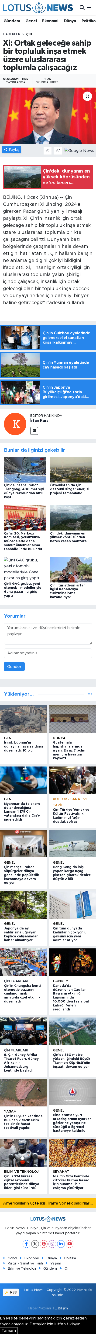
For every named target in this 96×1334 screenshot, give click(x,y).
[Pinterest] (44, 1244)
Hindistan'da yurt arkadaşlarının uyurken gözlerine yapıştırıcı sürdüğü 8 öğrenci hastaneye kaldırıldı (72, 1122)
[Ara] (82, 8)
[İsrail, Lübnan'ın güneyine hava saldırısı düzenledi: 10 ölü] (23, 719)
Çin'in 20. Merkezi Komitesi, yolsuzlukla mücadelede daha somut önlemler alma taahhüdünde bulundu (23, 541)
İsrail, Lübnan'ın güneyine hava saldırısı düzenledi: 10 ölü (23, 746)
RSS (13, 1292)
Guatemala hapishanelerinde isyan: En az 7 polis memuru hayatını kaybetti (69, 750)
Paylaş (14, 149)
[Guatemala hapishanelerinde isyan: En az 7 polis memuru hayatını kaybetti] (72, 719)
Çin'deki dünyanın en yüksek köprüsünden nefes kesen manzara (68, 537)
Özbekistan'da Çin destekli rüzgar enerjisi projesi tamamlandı (69, 489)
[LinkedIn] (61, 1244)
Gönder (14, 667)
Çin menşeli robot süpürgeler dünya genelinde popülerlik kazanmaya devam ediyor (21, 875)
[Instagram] (52, 1244)
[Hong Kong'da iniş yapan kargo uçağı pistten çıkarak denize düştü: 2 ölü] (72, 843)
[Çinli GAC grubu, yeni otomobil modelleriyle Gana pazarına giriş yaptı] (25, 569)
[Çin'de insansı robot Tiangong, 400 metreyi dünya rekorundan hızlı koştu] (25, 470)
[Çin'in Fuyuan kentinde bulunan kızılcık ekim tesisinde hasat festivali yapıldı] (23, 1092)
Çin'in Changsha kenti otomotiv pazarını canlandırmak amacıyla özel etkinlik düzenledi (22, 993)
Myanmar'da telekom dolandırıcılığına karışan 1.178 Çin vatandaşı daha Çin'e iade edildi (22, 811)
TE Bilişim (60, 1308)
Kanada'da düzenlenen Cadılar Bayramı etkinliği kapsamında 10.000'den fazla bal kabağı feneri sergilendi (71, 997)
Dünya (70, 21)
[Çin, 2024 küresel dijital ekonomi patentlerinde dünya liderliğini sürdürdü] (23, 1153)
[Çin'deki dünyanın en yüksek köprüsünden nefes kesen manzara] (71, 518)
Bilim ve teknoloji (22, 1171)
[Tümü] (90, 694)
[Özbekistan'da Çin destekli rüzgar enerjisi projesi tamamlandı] (71, 470)
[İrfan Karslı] (15, 424)
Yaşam (10, 1111)
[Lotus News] (38, 7)
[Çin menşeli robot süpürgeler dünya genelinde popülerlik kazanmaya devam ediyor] (23, 843)
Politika (89, 21)
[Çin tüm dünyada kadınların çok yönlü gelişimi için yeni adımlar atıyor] (72, 905)
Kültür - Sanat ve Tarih (25, 1263)
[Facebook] (26, 1244)
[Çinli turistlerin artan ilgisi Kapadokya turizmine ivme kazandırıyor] (71, 570)
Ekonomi (50, 21)
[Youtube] (69, 1244)
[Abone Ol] (79, 150)
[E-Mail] (34, 431)
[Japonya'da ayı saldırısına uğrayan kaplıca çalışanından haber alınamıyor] (23, 905)
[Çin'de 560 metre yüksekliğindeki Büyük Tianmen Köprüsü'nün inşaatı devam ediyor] (72, 1031)
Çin (29, 34)
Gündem (11, 21)
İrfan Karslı (40, 421)
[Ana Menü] (89, 8)
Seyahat (61, 1171)
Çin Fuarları (16, 981)
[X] (35, 1244)
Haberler (11, 34)
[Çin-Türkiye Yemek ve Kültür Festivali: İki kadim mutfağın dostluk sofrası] (72, 780)
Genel (31, 21)
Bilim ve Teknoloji (22, 1268)
